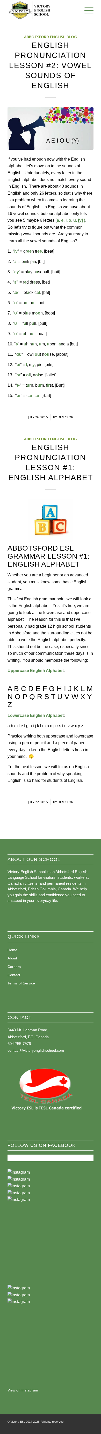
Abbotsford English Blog (50, 36)
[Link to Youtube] (89, 1427)
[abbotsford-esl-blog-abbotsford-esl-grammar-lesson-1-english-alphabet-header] (50, 520)
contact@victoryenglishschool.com (36, 1050)
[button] (50, 1172)
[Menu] (86, 10)
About (12, 958)
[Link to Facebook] (74, 1427)
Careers (14, 967)
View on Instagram (23, 1390)
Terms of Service (21, 983)
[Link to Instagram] (82, 1427)
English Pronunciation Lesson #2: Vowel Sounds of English (50, 65)
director (65, 417)
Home (12, 950)
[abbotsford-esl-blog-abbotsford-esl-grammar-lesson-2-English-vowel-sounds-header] (50, 128)
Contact (14, 975)
